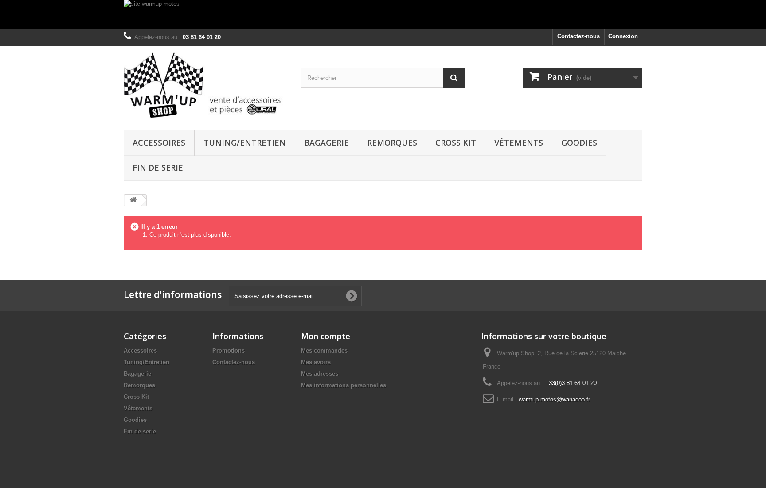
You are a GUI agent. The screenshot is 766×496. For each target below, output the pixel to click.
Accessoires (159, 142)
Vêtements (518, 142)
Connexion (623, 36)
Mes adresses (319, 373)
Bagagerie (326, 142)
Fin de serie (158, 167)
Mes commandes (324, 350)
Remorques (392, 142)
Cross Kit (455, 142)
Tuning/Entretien (244, 142)
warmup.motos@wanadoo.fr (554, 399)
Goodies (579, 142)
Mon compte (325, 336)
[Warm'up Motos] (206, 85)
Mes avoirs (316, 362)
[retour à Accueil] (133, 200)
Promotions (228, 350)
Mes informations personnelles (343, 385)
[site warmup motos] (383, 14)
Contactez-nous (578, 36)
